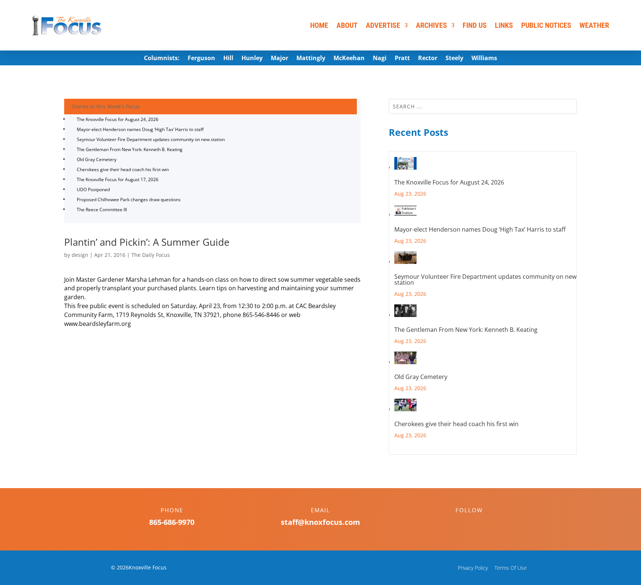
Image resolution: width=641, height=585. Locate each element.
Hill (228, 58)
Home (319, 25)
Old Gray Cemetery (96, 159)
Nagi (380, 58)
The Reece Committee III (102, 209)
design (80, 254)
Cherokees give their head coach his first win (123, 169)
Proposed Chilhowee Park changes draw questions (129, 199)
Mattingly (310, 58)
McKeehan (349, 58)
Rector (427, 58)
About (347, 25)
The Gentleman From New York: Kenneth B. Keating (130, 149)
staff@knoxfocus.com (320, 522)
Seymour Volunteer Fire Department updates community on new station (151, 139)
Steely (454, 58)
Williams (484, 58)
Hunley (252, 58)
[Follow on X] (477, 523)
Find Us (475, 25)
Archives (431, 25)
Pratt (402, 58)
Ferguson (201, 58)
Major (279, 58)
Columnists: (162, 58)
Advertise (383, 25)
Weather (594, 25)
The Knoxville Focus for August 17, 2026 (117, 179)
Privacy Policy (473, 567)
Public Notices (546, 25)
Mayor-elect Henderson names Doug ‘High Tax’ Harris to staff (140, 129)
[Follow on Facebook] (462, 523)
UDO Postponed (93, 189)
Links (504, 25)
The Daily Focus (150, 254)
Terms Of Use (510, 567)
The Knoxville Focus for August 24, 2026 (117, 119)
